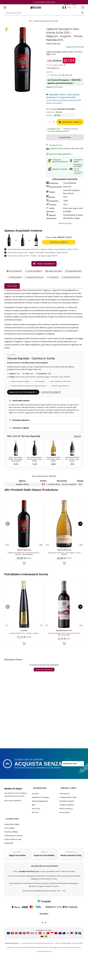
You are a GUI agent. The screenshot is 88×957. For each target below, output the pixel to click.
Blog (33, 805)
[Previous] (7, 524)
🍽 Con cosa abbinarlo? (14, 271)
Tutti (30, 21)
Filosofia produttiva (20, 420)
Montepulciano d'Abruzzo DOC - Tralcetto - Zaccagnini (26, 256)
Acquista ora (64, 137)
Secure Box (36, 808)
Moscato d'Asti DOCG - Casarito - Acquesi (23, 633)
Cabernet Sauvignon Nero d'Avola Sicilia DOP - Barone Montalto (64, 634)
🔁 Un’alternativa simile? (73, 271)
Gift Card (35, 812)
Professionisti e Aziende (13, 835)
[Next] (80, 524)
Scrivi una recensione (44, 669)
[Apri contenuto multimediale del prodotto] (22, 59)
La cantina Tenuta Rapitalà (51, 392)
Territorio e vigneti (20, 428)
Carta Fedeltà (9, 828)
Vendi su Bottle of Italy (12, 839)
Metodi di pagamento (40, 801)
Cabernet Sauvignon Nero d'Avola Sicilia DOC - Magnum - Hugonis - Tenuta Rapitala (36, 249)
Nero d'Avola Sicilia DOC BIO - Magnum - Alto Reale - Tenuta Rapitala (31, 252)
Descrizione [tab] (12, 286)
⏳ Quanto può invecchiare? (71, 277)
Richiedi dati (8, 843)
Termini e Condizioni (66, 805)
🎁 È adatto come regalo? (54, 271)
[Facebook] (42, 922)
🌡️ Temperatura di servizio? (34, 277)
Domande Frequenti (66, 801)
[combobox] (42, 13)
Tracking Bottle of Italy (67, 797)
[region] (22, 59)
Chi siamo (35, 793)
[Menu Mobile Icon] (5, 7)
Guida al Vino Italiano (12, 824)
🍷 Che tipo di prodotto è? (33, 271)
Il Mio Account (64, 793)
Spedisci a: (49, 115)
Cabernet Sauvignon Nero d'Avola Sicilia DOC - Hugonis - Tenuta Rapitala (24, 553)
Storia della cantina (20, 400)
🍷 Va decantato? (52, 277)
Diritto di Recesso (66, 808)
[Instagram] (45, 922)
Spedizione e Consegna (40, 797)
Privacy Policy (64, 812)
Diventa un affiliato (11, 832)
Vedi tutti (77, 436)
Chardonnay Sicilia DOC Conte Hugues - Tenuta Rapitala (64, 553)
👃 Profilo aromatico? (15, 277)
